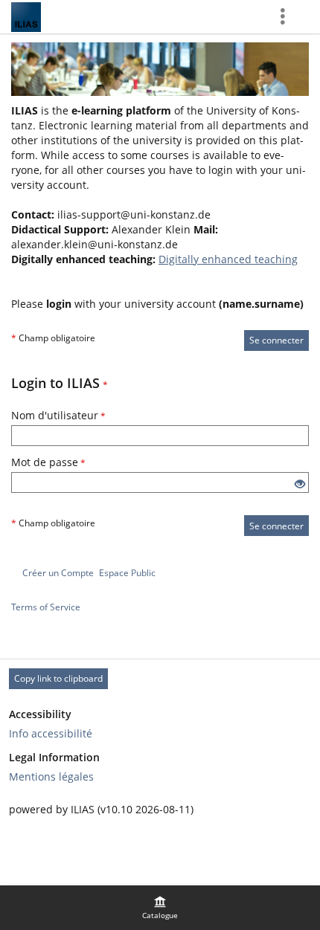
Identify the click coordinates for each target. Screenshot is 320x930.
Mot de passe (48, 462)
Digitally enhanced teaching (228, 259)
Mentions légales (51, 776)
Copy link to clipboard (58, 678)
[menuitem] (160, 907)
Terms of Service (45, 607)
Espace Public (127, 572)
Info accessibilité (50, 733)
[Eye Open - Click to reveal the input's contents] (300, 484)
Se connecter (276, 340)
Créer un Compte (58, 572)
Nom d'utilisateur (58, 415)
